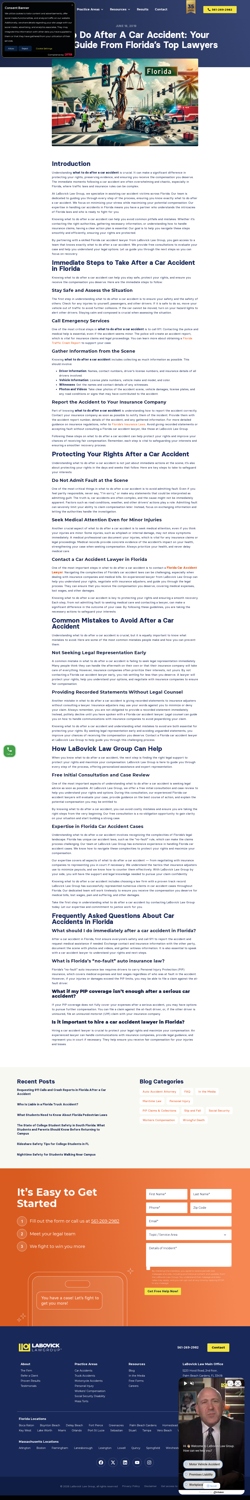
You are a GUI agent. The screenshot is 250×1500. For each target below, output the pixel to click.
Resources (118, 9)
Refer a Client (29, 1375)
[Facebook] (100, 1462)
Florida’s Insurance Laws (128, 424)
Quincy (135, 1448)
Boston (41, 1448)
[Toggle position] (230, 1383)
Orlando (77, 1430)
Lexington (104, 1448)
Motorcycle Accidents (88, 1380)
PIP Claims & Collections (159, 1110)
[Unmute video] (185, 1383)
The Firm (26, 1370)
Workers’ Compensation (90, 1391)
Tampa (146, 1430)
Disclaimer (150, 1486)
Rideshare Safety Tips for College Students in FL (53, 1144)
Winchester (173, 1448)
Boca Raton (26, 1425)
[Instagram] (149, 1462)
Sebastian (116, 1430)
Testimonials (28, 1386)
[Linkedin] (125, 1462)
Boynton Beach (50, 1425)
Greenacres (116, 1425)
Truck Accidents (85, 1375)
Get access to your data (175, 1486)
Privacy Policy (131, 1486)
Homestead (170, 1425)
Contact (161, 9)
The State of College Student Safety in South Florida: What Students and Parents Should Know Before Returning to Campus (61, 1129)
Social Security (219, 1110)
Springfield (153, 1448)
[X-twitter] (112, 1462)
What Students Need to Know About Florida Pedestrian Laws (62, 1115)
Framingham (60, 1448)
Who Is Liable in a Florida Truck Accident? (47, 1104)
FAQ (187, 1091)
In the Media (207, 1091)
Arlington (25, 1448)
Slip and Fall (192, 1110)
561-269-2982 (105, 1221)
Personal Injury (179, 1101)
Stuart (133, 1430)
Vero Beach (164, 1430)
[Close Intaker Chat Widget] (238, 1383)
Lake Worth (44, 1430)
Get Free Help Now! (163, 1291)
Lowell (121, 1448)
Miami (62, 1430)
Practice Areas (88, 9)
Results (142, 9)
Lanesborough (83, 1448)
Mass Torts (81, 1401)
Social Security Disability (90, 1396)
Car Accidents (83, 1370)
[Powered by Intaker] (218, 1492)
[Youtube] (137, 1462)
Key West (25, 1430)
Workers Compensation (159, 1120)
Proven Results (30, 1380)
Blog (132, 1370)
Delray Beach (74, 1425)
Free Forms (136, 1380)
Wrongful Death (194, 1120)
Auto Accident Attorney (159, 1091)
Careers (133, 1386)
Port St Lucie (96, 1430)
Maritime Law (152, 1101)
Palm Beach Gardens (142, 1425)
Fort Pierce (96, 1425)
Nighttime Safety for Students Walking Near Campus (56, 1154)
